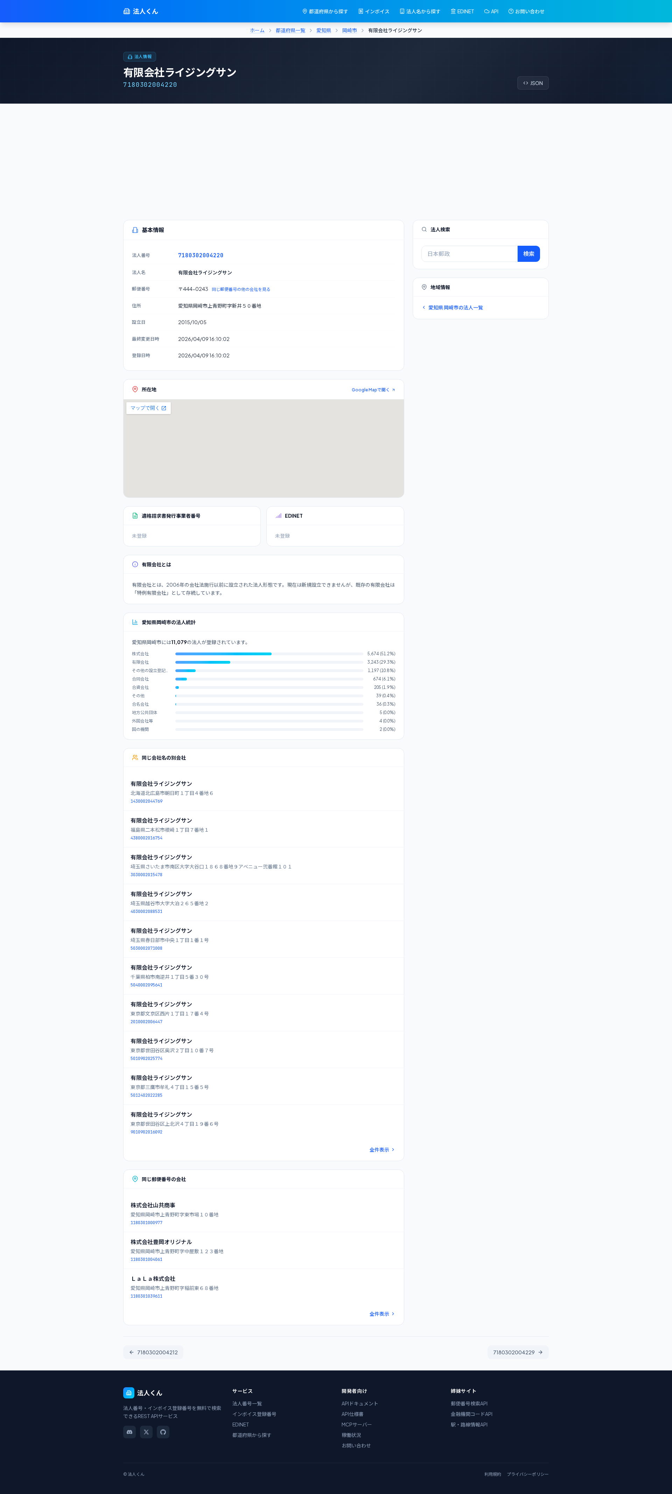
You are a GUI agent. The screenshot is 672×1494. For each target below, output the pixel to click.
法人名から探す (423, 11)
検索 (528, 253)
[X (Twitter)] (146, 1432)
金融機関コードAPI (471, 1414)
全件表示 (379, 1149)
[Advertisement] (336, 156)
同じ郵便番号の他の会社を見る (241, 289)
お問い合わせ (530, 11)
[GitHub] (163, 1432)
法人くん (145, 11)
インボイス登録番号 (254, 1414)
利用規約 (492, 1474)
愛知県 (323, 30)
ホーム (257, 30)
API (494, 11)
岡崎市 (349, 30)
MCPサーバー (357, 1424)
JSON (536, 83)
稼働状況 (351, 1435)
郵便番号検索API (469, 1403)
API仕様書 (353, 1414)
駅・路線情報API (469, 1424)
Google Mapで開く (371, 389)
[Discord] (129, 1432)
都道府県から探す (328, 11)
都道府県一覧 (290, 30)
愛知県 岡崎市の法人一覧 (455, 307)
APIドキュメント (360, 1403)
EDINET (465, 11)
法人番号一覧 (247, 1403)
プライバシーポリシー (528, 1474)
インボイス (377, 11)
